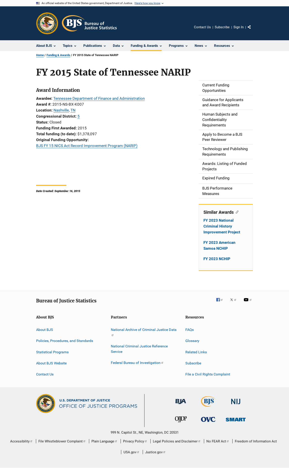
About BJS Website (51, 363)
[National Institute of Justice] (235, 405)
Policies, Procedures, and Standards (64, 341)
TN (72, 110)
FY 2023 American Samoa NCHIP (219, 245)
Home (40, 55)
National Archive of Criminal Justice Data (144, 330)
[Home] (89, 23)
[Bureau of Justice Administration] (180, 404)
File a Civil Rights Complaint (207, 374)
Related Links (196, 352)
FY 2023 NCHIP (216, 259)
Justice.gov (154, 452)
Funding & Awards (58, 55)
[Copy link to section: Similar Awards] (236, 211)
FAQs (189, 330)
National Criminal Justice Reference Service (139, 349)
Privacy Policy (133, 441)
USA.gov (130, 452)
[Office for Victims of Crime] (208, 422)
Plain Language (102, 441)
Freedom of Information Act (256, 441)
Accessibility (20, 441)
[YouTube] (248, 303)
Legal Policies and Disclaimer (175, 441)
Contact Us (202, 27)
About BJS (44, 330)
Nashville (61, 110)
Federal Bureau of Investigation (136, 363)
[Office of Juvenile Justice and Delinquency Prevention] (181, 423)
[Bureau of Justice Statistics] (208, 407)
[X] (235, 303)
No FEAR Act (216, 441)
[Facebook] (221, 303)
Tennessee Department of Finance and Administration (99, 98)
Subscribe (222, 27)
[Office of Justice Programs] (47, 23)
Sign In (238, 27)
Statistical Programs (52, 352)
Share (253, 30)
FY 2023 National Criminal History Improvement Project (221, 226)
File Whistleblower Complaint (60, 441)
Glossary (192, 341)
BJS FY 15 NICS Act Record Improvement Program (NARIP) (87, 145)
